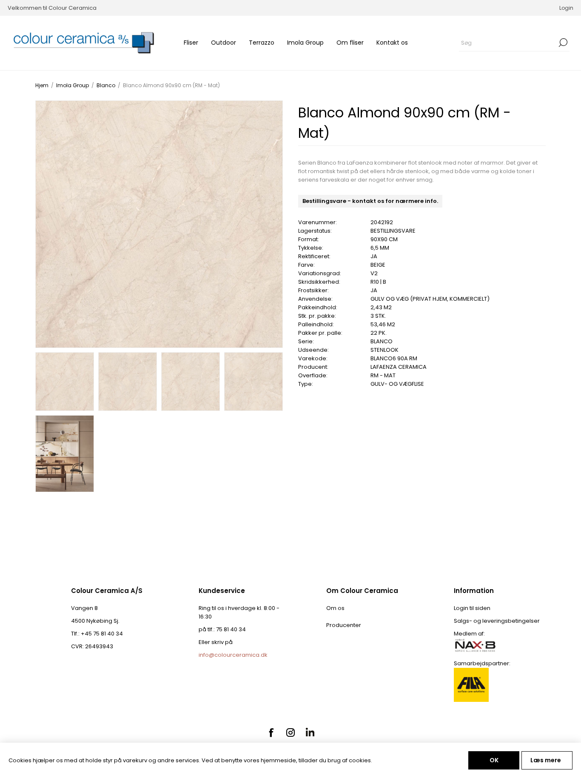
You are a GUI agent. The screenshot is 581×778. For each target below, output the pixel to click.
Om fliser (350, 42)
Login (566, 7)
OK (494, 760)
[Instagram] (290, 732)
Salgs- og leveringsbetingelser (497, 621)
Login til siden (472, 608)
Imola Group (305, 42)
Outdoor (223, 42)
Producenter (343, 625)
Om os (335, 608)
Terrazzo (261, 42)
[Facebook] (270, 732)
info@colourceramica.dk (233, 655)
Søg (563, 42)
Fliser (191, 42)
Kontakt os (392, 42)
